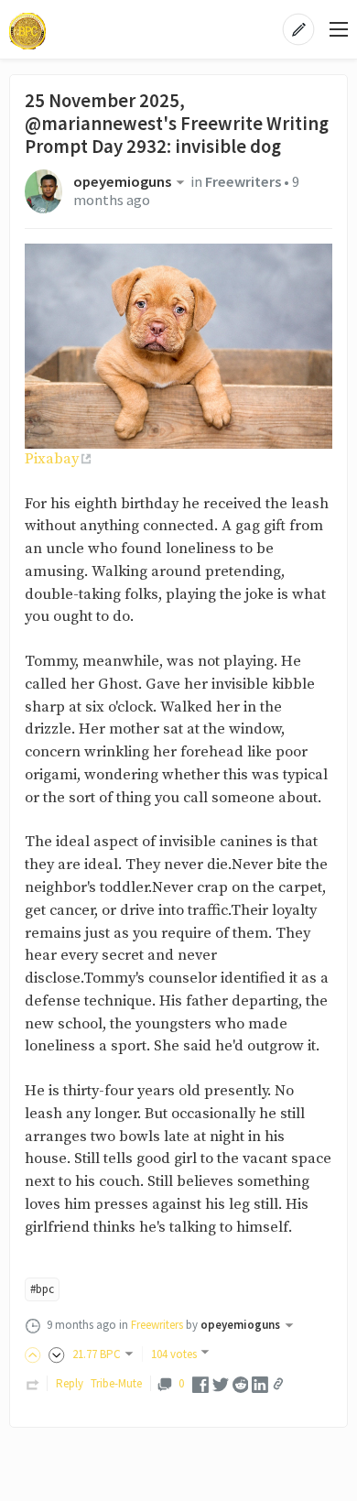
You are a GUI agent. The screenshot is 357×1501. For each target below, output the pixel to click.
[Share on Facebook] (200, 1383)
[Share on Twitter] (220, 1383)
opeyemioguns (122, 181)
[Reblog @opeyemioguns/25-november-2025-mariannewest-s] (33, 1383)
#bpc (42, 1289)
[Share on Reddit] (241, 1383)
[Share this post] (278, 1384)
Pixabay (52, 459)
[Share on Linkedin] (260, 1383)
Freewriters (243, 181)
